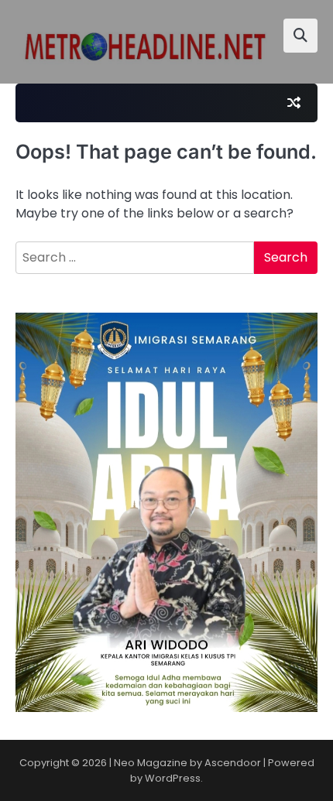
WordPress (173, 778)
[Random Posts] (293, 103)
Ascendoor (232, 762)
